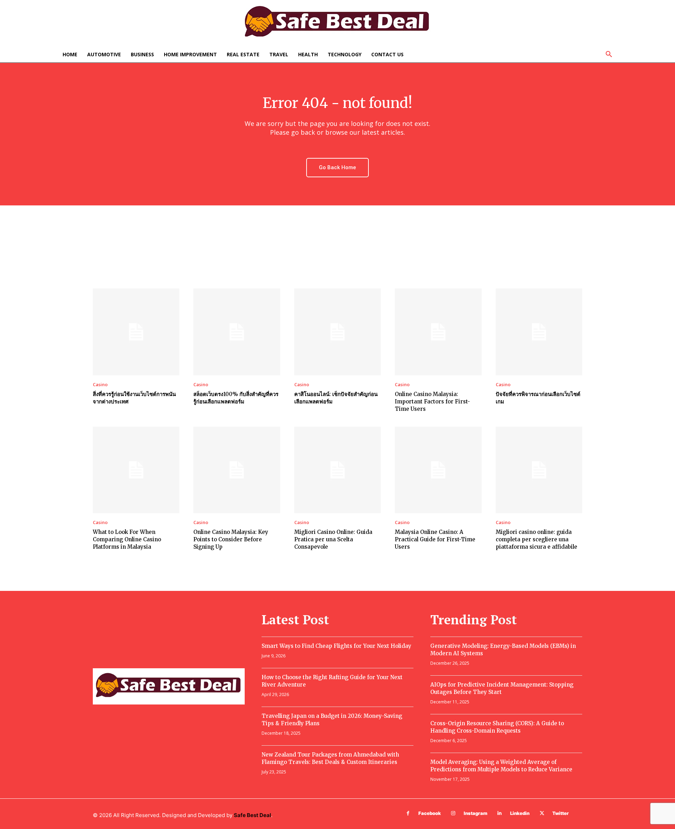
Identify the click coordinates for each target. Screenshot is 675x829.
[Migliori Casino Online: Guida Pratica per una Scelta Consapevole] (337, 470)
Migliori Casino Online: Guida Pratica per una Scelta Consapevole (333, 539)
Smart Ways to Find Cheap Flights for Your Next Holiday (336, 646)
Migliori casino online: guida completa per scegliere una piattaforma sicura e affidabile (536, 539)
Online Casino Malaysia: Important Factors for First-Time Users (432, 401)
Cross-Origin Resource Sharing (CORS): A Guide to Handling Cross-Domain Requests (497, 727)
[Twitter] (542, 813)
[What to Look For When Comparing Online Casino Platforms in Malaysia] (136, 470)
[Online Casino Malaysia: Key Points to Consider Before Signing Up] (236, 470)
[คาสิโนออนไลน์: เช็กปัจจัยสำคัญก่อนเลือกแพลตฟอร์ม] (337, 331)
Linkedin (519, 813)
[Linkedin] (500, 813)
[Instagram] (453, 813)
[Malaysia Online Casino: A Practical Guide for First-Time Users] (438, 470)
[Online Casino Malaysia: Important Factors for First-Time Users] (438, 331)
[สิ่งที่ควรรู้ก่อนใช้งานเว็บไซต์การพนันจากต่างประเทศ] (136, 331)
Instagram (475, 813)
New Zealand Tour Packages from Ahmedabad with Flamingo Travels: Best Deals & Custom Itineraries (330, 758)
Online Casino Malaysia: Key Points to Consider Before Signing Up (230, 539)
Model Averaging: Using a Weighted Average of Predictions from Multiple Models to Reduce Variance (501, 766)
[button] (608, 54)
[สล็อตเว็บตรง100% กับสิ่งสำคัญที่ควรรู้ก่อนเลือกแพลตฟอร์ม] (236, 331)
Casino (100, 384)
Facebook (429, 813)
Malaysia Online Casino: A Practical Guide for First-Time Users (435, 539)
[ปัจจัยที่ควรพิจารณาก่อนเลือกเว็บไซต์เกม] (539, 331)
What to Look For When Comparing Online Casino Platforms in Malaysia (127, 539)
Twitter (560, 813)
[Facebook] (408, 813)
